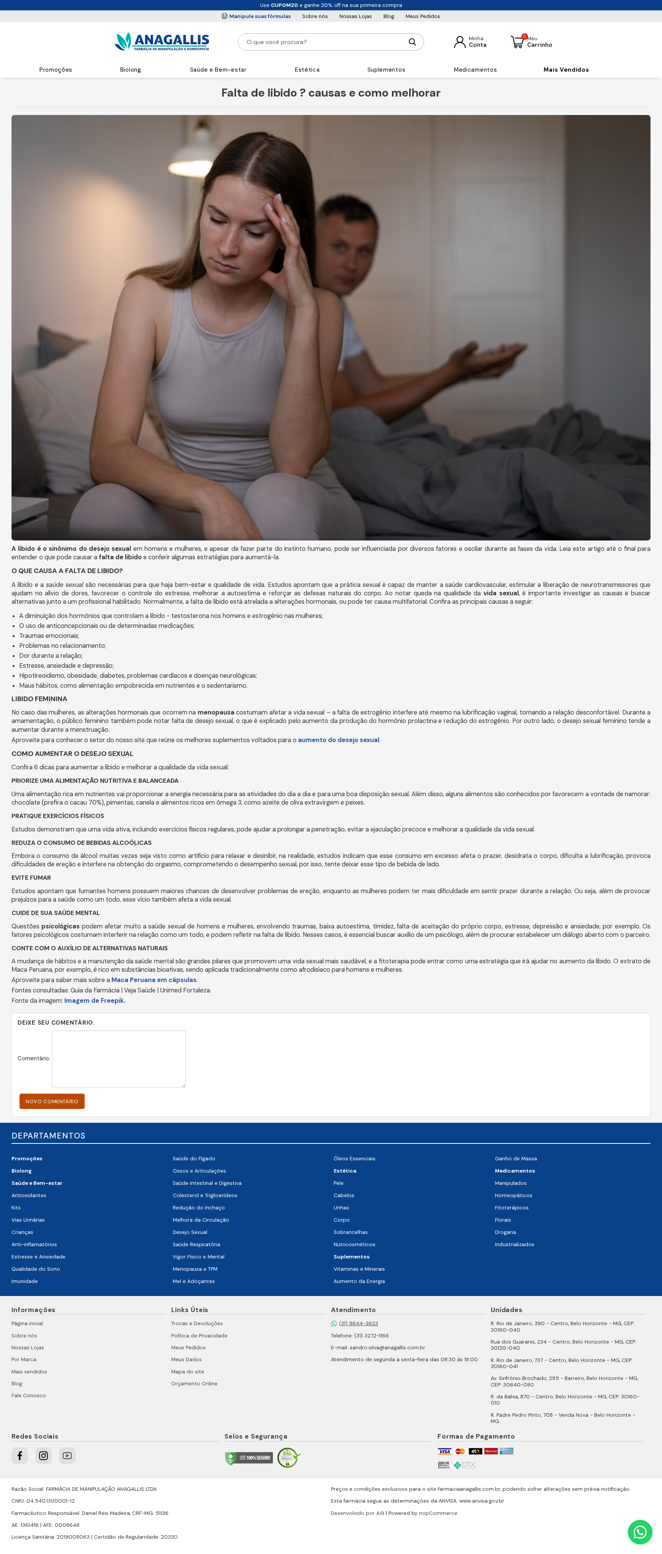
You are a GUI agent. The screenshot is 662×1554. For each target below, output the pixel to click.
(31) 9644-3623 (358, 1323)
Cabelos (344, 1195)
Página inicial (27, 1323)
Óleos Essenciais (354, 1158)
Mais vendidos (29, 1371)
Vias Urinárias (28, 1220)
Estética (307, 70)
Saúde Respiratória (196, 1244)
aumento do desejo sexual (338, 740)
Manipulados (511, 1183)
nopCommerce (438, 1513)
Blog (388, 16)
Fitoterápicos (512, 1207)
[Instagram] (43, 1455)
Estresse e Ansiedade (38, 1256)
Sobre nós (315, 16)
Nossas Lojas (355, 16)
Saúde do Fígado (194, 1158)
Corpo (342, 1220)
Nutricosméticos (354, 1244)
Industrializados (514, 1244)
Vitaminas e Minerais (359, 1269)
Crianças (22, 1232)
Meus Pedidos (423, 16)
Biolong (130, 70)
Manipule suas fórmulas (260, 16)
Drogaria (505, 1232)
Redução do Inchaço (199, 1207)
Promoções (55, 70)
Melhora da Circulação (201, 1220)
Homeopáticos (514, 1195)
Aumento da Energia (359, 1281)
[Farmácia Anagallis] (162, 42)
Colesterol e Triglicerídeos (205, 1195)
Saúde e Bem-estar (218, 70)
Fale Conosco (28, 1395)
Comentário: (34, 1059)
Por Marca (23, 1359)
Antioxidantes (28, 1195)
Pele (339, 1183)
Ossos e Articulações (199, 1171)
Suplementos (386, 70)
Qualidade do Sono (35, 1269)
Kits (16, 1207)
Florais (503, 1220)
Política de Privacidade (199, 1335)
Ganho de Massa (516, 1158)
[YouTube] (67, 1455)
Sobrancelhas (351, 1232)
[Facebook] (19, 1455)
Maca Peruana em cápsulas (154, 980)
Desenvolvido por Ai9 (357, 1513)
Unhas (341, 1207)
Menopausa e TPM (195, 1269)
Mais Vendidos (566, 70)
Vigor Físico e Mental (198, 1256)
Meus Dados (186, 1359)
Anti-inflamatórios (34, 1244)
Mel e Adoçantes (194, 1281)
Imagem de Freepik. (94, 1001)
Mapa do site (187, 1371)
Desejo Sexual (190, 1232)
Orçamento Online (194, 1383)
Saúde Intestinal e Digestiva (207, 1183)
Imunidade (24, 1281)
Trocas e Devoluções (197, 1323)
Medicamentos (475, 70)
